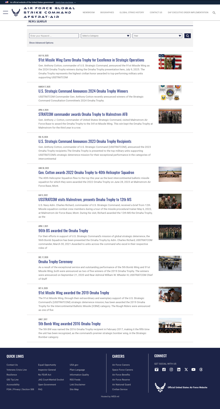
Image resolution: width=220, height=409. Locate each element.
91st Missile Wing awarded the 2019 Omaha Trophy (73, 292)
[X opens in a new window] (186, 369)
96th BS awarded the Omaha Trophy (63, 230)
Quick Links (15, 356)
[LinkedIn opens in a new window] (178, 369)
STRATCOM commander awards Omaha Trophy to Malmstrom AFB (83, 114)
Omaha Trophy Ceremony (55, 261)
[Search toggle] (214, 12)
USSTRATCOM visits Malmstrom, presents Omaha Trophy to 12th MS (84, 199)
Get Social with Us (165, 363)
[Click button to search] (187, 35)
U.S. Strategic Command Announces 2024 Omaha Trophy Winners (83, 91)
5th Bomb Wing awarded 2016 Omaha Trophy (69, 323)
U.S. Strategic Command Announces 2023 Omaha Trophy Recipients (84, 141)
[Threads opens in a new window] (201, 369)
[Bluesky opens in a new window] (208, 368)
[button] (65, 2)
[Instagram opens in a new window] (171, 369)
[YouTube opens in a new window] (193, 369)
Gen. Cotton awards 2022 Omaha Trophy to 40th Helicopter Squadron (86, 172)
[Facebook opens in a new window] (164, 369)
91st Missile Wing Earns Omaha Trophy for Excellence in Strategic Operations (91, 60)
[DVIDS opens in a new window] (156, 369)
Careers (118, 356)
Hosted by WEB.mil (110, 396)
